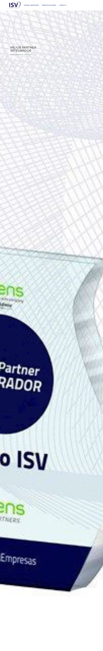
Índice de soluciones (49, 5)
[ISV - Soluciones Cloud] (15, 5)
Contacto (62, 5)
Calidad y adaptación (31, 5)
